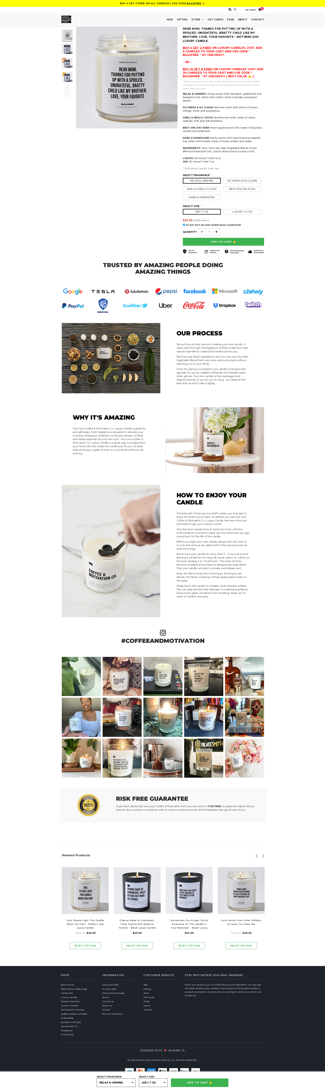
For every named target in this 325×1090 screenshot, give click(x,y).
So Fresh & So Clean (242, 180)
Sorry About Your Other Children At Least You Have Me (241, 922)
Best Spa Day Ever (242, 189)
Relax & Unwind (201, 180)
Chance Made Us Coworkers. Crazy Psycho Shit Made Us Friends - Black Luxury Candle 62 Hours (137, 924)
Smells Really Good (202, 189)
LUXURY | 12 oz (242, 211)
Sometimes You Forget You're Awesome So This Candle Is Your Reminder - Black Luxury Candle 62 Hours (189, 924)
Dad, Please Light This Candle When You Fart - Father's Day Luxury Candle (85, 924)
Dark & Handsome (202, 197)
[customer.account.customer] (235, 9)
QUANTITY (190, 231)
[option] (127, 77)
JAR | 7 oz (201, 211)
